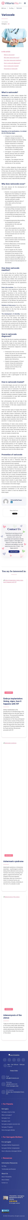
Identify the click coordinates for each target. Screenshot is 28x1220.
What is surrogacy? (7, 1115)
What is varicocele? (9, 55)
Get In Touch (14, 551)
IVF (8, 24)
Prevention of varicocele (10, 68)
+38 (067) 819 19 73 (11, 1084)
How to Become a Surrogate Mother (12, 1151)
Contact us (5, 1182)
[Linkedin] (12, 502)
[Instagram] (14, 1059)
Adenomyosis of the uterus (12, 1016)
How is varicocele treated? (11, 66)
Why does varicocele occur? (11, 57)
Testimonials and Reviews (9, 1169)
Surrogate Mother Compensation (11, 1148)
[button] (14, 1199)
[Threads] (18, 1059)
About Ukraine (5, 1179)
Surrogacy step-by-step (8, 1112)
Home (4, 8)
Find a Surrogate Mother (8, 1130)
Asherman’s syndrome (13, 861)
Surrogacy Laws (6, 1121)
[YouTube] (23, 1059)
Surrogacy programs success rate (11, 1124)
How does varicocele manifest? (12, 60)
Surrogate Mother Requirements (10, 1145)
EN (20, 3)
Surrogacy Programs (7, 1127)
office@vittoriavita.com (12, 1078)
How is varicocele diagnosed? (12, 63)
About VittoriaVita (6, 1176)
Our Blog (11, 8)
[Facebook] (4, 1059)
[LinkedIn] (9, 1059)
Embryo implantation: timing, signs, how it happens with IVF (13, 701)
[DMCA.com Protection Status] (14, 1211)
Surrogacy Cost (6, 1118)
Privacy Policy (14, 1070)
